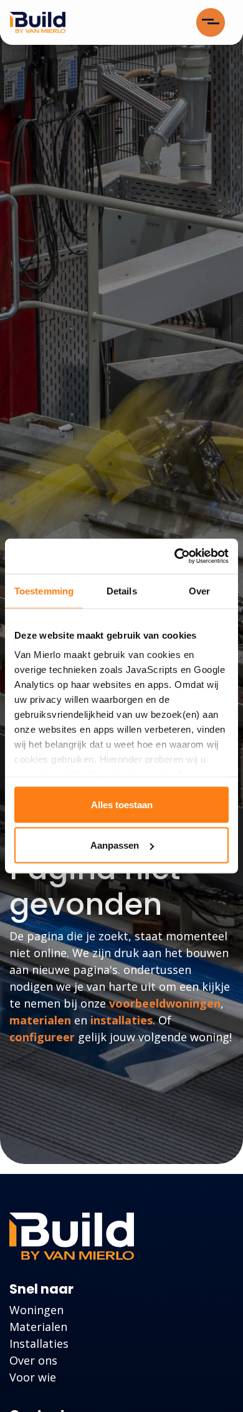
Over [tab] (199, 590)
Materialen (38, 1326)
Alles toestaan (122, 804)
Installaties (39, 1343)
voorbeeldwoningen (165, 1003)
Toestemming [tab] (44, 590)
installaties (121, 1020)
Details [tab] (122, 590)
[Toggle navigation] (210, 22)
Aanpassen (114, 845)
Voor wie (32, 1377)
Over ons (33, 1360)
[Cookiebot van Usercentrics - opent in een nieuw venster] (175, 556)
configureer (42, 1036)
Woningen (36, 1309)
